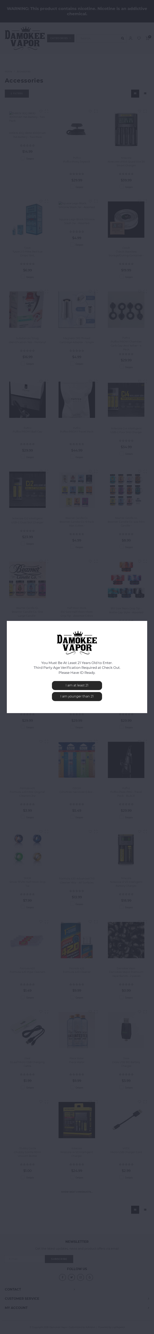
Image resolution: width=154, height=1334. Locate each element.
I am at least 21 (77, 685)
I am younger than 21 (77, 696)
